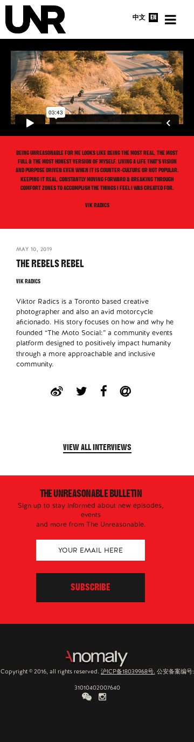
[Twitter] (88, 391)
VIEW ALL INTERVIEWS (97, 448)
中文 (139, 17)
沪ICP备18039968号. (128, 671)
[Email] (131, 391)
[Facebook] (110, 391)
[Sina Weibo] (63, 391)
